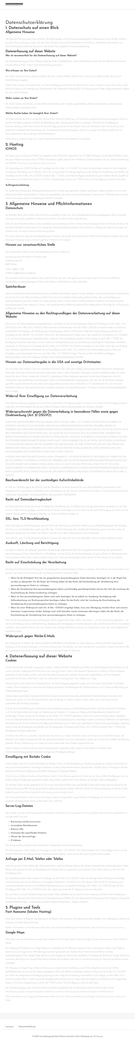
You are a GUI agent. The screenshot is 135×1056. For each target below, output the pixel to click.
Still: (98, 1036)
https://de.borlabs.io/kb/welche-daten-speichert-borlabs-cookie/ (46, 792)
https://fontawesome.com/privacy (111, 928)
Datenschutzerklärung (27, 1027)
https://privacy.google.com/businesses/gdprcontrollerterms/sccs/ (87, 992)
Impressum (10, 1027)
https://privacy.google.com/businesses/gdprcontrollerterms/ (30, 992)
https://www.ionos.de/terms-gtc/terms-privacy (36, 163)
